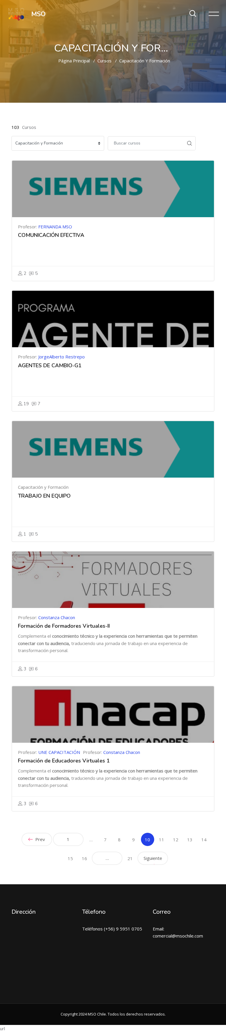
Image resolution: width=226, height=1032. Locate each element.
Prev (39, 839)
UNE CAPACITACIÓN (59, 752)
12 (175, 839)
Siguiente (153, 858)
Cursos (104, 61)
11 (161, 839)
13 (189, 839)
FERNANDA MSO (55, 227)
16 (84, 858)
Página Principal (74, 61)
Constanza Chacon (56, 617)
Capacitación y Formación (144, 61)
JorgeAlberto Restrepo (61, 357)
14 (204, 839)
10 (149, 839)
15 (70, 858)
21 (130, 858)
